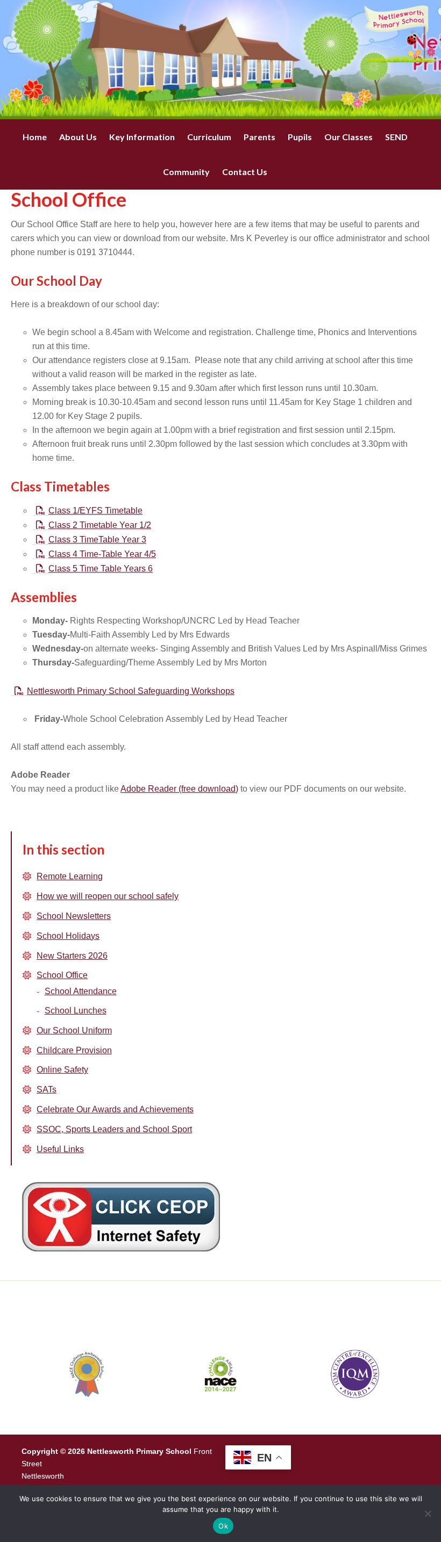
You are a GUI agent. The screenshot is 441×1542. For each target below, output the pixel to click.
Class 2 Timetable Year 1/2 (99, 525)
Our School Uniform (74, 1030)
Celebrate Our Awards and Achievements (115, 1109)
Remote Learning (70, 876)
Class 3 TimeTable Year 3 (97, 539)
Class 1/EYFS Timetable (95, 510)
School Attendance (81, 991)
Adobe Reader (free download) (179, 788)
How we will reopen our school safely (108, 896)
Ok (223, 1526)
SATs (46, 1089)
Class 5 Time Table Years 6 (100, 568)
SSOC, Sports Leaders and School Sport (114, 1129)
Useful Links (60, 1149)
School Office (62, 975)
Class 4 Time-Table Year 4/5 (102, 554)
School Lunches (75, 1010)
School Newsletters (74, 916)
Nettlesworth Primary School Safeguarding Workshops (130, 691)
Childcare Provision (74, 1050)
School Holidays (68, 935)
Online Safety (62, 1069)
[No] (427, 1513)
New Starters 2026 (72, 955)
